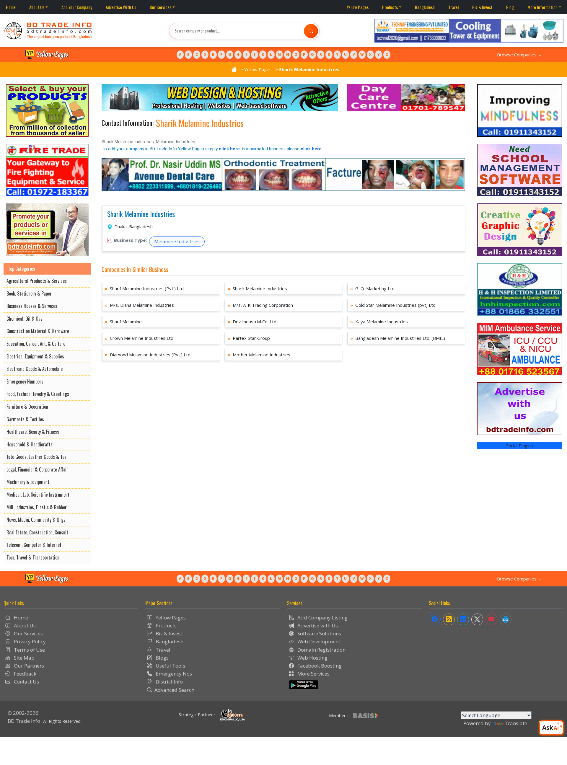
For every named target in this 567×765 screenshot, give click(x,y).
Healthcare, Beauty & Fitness (32, 431)
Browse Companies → (519, 55)
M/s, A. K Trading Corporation (260, 305)
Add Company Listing (322, 617)
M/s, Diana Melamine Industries (139, 305)
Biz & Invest (482, 7)
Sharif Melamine (123, 321)
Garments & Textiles (25, 419)
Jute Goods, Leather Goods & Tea (36, 456)
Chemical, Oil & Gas (24, 318)
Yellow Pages (358, 7)
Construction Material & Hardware (37, 331)
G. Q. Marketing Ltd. (372, 288)
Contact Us (26, 681)
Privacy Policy (29, 641)
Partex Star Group (249, 338)
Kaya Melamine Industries (379, 321)
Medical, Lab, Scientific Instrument (37, 494)
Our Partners (28, 665)
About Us (36, 7)
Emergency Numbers (24, 381)
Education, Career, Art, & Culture (35, 343)
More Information (542, 7)
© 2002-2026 (23, 712)
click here (229, 148)
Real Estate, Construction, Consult (37, 532)
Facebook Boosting (319, 665)
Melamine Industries (177, 241)
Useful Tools (169, 665)
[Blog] (449, 619)
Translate (516, 723)
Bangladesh (425, 7)
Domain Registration (321, 649)
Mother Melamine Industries (259, 355)
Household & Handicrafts (29, 444)
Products (390, 7)
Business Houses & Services (31, 305)
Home (11, 7)
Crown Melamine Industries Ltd (139, 338)
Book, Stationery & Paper (29, 293)
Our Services (160, 7)
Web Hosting (312, 657)
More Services (313, 673)
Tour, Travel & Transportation (32, 557)
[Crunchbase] (505, 619)
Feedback (24, 673)
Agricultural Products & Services (36, 280)
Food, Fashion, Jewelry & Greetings (37, 393)
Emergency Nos (173, 673)
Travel (453, 7)
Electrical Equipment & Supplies (35, 356)
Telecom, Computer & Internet (33, 544)
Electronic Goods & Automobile (34, 368)
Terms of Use (29, 649)
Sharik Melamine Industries (141, 214)
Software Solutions (318, 633)
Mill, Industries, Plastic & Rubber (36, 507)
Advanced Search (174, 689)
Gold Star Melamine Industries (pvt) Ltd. (393, 305)
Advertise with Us (317, 625)
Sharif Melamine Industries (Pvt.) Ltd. (145, 288)
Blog (510, 7)
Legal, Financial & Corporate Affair (37, 469)
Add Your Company (76, 7)
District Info (168, 681)
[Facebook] (435, 619)
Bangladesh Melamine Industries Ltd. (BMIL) (397, 338)
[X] (477, 619)
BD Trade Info (24, 720)
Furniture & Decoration (27, 406)
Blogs (161, 657)
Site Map (24, 657)
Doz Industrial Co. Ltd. (252, 321)
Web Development (318, 641)
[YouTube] (491, 619)
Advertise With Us (121, 7)
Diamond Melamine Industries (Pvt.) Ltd (147, 355)
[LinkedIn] (463, 619)
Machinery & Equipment (27, 481)
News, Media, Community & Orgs (36, 519)
